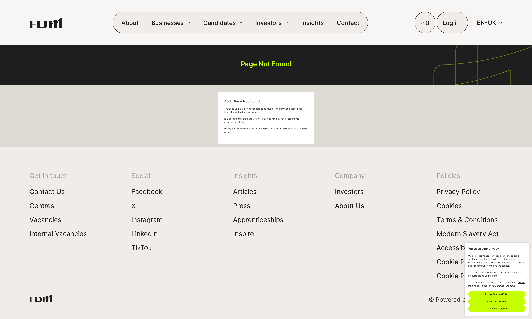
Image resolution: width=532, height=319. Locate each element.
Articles (245, 191)
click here (282, 128)
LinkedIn (144, 233)
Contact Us (47, 191)
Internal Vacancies (58, 233)
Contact (348, 22)
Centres (42, 205)
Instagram (147, 219)
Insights (312, 22)
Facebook (146, 191)
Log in (451, 22)
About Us (349, 205)
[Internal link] (41, 299)
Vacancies (45, 219)
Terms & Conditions (467, 219)
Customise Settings (496, 308)
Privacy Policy (458, 191)
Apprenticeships (258, 219)
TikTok (141, 247)
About (130, 22)
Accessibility (456, 247)
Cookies (449, 205)
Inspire (243, 233)
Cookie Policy (458, 275)
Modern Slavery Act (468, 233)
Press (241, 205)
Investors (349, 191)
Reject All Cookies (496, 301)
